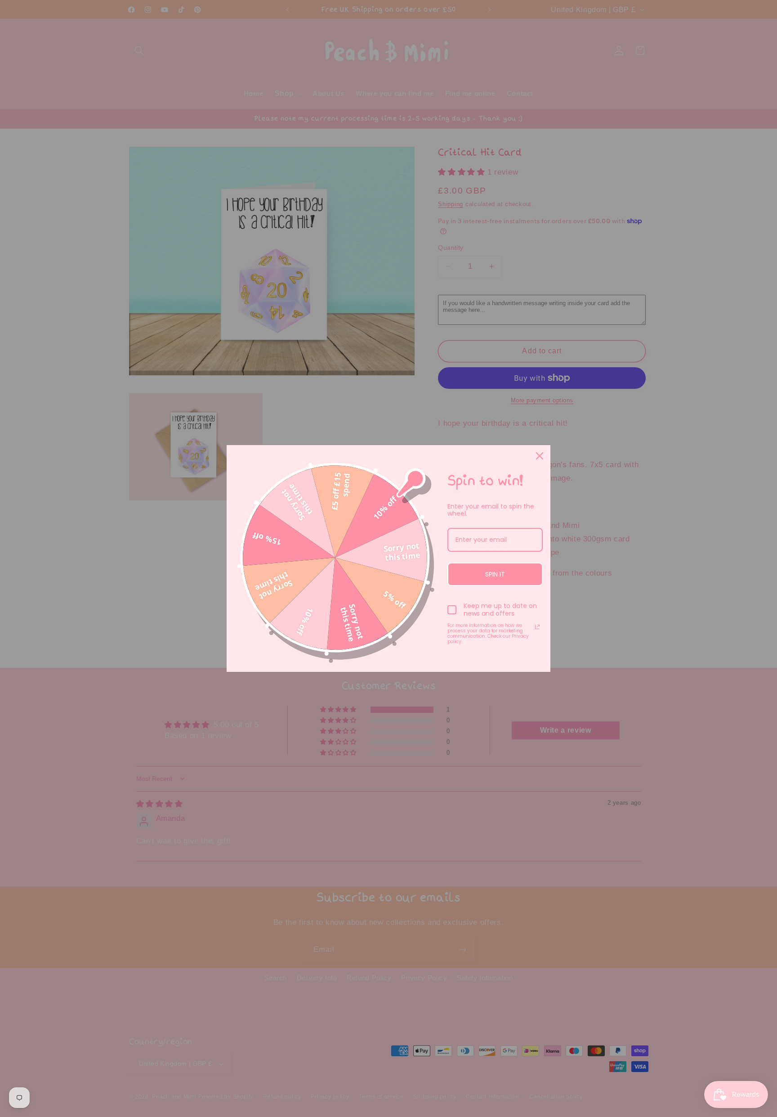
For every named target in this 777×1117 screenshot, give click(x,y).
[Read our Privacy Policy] (537, 627)
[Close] (539, 456)
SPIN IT (495, 574)
